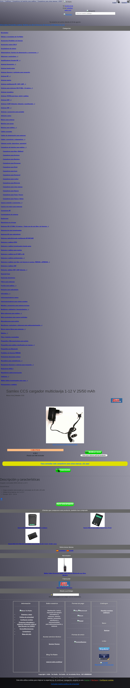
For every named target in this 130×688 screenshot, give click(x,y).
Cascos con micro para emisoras (11, 206)
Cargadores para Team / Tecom (13, 194)
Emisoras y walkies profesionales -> (13, 258)
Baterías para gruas (7, 123)
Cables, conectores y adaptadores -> (13, 139)
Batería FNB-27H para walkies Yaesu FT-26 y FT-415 (97, 528)
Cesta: (124, 2)
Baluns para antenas (7, 119)
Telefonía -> (5, 376)
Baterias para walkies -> (9, 127)
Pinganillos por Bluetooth (9, 349)
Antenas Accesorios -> (8, 64)
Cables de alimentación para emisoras (13, 135)
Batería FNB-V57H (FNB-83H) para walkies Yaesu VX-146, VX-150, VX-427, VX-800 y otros (32, 544)
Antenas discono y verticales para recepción (15, 72)
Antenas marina (6, 80)
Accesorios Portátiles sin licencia (12, 40)
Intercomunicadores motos (9, 297)
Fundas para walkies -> (8, 285)
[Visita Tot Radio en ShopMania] (104, 649)
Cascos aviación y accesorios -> (11, 202)
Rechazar (94, 680)
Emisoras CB (39, 25)
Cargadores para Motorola (11, 183)
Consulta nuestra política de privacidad (65, 684)
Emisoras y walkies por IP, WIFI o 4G (12, 254)
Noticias (106, 630)
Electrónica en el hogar (8, 222)
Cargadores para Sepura (11, 191)
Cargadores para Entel (10, 167)
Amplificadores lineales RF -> (10, 60)
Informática (4, 25)
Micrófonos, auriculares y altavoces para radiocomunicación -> (21, 325)
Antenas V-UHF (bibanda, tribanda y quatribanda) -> (18, 104)
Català (71, 550)
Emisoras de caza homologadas (11, 230)
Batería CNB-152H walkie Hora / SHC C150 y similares (32, 528)
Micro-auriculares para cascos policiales (14, 317)
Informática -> (5, 293)
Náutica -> (4, 333)
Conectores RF (6, 210)
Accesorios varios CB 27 (9, 44)
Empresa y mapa (26, 614)
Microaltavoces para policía (10, 321)
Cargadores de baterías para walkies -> (14, 147)
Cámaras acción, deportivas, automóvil (13, 143)
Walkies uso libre (29, 25)
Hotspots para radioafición (9, 289)
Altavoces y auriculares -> (9, 56)
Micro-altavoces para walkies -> (11, 313)
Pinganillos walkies (15, 25)
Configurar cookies (26, 620)
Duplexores (4, 218)
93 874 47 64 (69, 6)
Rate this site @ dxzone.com (104, 664)
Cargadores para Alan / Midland (13, 151)
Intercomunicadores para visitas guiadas (14, 301)
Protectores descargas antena (10, 357)
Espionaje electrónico (8, 278)
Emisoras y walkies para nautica (11, 250)
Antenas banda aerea (8, 68)
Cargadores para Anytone (11, 155)
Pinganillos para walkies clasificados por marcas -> (18, 345)
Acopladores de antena (8, 48)
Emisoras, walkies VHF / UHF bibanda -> (14, 270)
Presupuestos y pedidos (9, 384)
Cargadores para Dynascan (12, 163)
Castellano (62, 550)
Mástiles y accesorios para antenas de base (15, 305)
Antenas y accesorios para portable (12, 112)
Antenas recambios (7, 92)
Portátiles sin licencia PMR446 (11, 353)
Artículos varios (6, 115)
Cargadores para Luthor (10, 179)
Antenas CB (49, 25)
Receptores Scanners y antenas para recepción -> (17, 365)
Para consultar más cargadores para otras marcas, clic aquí (65, 464)
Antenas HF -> (6, 76)
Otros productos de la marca (64, 587)
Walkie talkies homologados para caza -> (14, 380)
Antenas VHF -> (6, 108)
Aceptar (87, 680)
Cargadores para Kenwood (11, 175)
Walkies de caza (59, 25)
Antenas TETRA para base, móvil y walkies (15, 96)
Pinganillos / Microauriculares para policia (14, 341)
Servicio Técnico (54, 644)
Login (114, 2)
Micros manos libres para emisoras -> (13, 329)
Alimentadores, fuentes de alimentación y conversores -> (19, 52)
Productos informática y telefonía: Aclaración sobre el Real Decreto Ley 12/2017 (26, 624)
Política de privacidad (27, 617)
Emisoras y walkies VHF (8, 266)
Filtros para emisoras (8, 281)
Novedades (4, 32)
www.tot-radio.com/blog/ (54, 662)
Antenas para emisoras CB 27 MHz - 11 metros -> (17, 88)
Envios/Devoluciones (26, 629)
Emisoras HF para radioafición (11, 234)
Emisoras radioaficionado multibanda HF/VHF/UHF (17, 238)
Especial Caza (5, 274)
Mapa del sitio (26, 634)
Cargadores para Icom (10, 171)
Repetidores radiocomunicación (11, 372)
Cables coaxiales (6, 131)
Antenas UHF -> (6, 100)
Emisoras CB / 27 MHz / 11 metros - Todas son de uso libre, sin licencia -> (25, 226)
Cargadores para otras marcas (12, 187)
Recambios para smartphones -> (11, 361)
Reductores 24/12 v (7, 368)
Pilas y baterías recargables (10, 337)
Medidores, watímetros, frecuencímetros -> (15, 309)
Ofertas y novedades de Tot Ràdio (12, 36)
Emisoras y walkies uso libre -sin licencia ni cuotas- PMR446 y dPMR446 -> (25, 262)
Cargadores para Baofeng (11, 159)
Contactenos (26, 631)
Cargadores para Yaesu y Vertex (13, 198)
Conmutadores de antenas (9, 214)
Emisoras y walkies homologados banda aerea (16, 246)
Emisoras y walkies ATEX (9, 242)
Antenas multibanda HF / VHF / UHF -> (13, 84)
